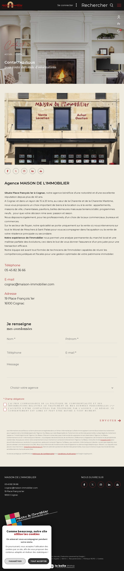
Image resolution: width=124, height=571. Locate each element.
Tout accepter (39, 561)
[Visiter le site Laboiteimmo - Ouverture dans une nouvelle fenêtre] (62, 564)
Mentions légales (53, 559)
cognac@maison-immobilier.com (29, 284)
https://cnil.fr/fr (105, 440)
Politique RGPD (89, 559)
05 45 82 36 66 (15, 270)
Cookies (100, 559)
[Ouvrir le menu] (119, 5)
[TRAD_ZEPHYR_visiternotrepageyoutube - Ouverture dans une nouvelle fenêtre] (41, 171)
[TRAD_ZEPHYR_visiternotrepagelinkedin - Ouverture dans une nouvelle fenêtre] (32, 171)
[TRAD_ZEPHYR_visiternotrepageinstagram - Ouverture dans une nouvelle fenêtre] (24, 171)
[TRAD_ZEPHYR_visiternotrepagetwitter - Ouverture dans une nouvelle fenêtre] (16, 171)
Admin (64, 559)
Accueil (9, 54)
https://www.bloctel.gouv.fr (33, 447)
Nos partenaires (75, 559)
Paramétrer (15, 561)
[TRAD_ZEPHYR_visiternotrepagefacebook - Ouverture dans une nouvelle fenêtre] (8, 171)
